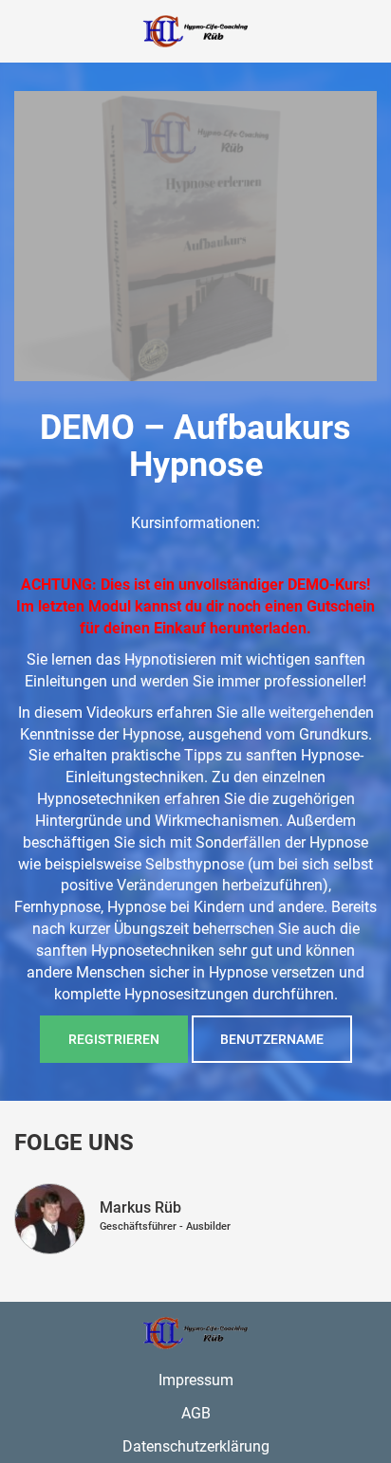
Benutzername (272, 1039)
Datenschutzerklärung (196, 1446)
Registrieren (113, 1039)
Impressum (195, 1380)
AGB (196, 1413)
